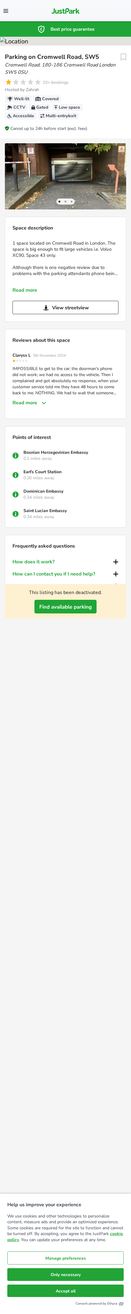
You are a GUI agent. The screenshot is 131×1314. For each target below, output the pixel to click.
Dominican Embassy (43, 491)
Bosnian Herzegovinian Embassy (55, 452)
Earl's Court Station (42, 472)
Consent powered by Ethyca (96, 1303)
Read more (24, 290)
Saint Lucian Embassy (45, 511)
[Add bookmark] (123, 57)
